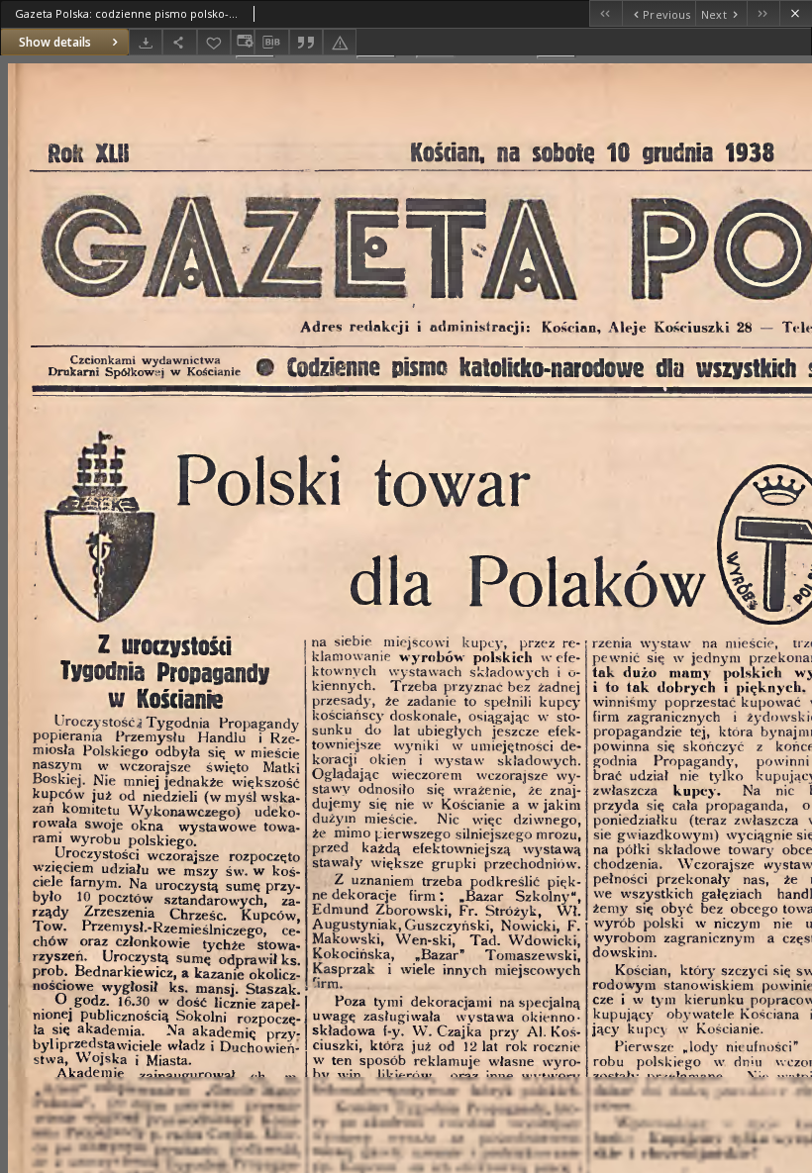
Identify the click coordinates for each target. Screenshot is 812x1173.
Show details (55, 42)
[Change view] (242, 42)
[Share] (179, 42)
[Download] (145, 42)
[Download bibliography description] (271, 42)
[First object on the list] (605, 13)
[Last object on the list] (763, 13)
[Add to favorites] (214, 42)
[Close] (795, 13)
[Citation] (306, 42)
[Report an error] (339, 42)
